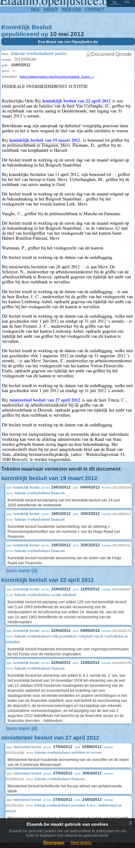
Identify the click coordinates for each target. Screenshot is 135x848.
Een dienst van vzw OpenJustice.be (68, 41)
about (51, 9)
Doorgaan (53, 842)
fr (127, 2)
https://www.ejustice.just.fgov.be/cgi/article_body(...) (56, 76)
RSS (35, 9)
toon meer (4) (21, 570)
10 (53, 34)
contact (94, 9)
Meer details (81, 842)
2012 (77, 34)
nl (115, 2)
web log (71, 9)
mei (63, 34)
